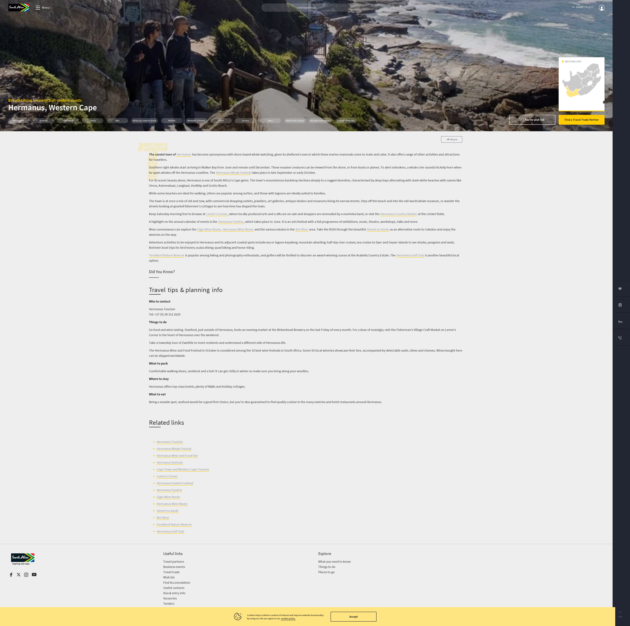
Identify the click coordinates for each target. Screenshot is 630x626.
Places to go (326, 572)
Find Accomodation (176, 582)
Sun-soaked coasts (65, 100)
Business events (174, 567)
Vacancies (170, 598)
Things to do (326, 567)
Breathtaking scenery (27, 100)
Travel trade (171, 572)
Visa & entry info (174, 593)
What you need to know (334, 561)
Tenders (168, 603)
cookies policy (288, 618)
